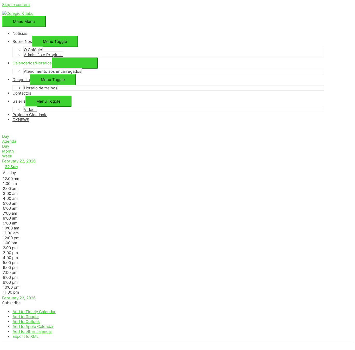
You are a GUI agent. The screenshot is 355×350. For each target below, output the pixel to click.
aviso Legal (58, 345)
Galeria (18, 101)
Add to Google (25, 316)
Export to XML (25, 336)
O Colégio (33, 49)
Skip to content (16, 4)
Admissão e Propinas (43, 54)
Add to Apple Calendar (33, 326)
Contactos (21, 93)
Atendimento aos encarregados (52, 71)
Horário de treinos (40, 87)
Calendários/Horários (32, 63)
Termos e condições (90, 345)
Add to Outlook (26, 321)
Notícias (19, 33)
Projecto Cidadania (29, 114)
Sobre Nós (22, 41)
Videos (30, 109)
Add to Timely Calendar (34, 311)
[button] (55, 41)
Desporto (21, 79)
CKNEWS (20, 119)
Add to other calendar (32, 331)
